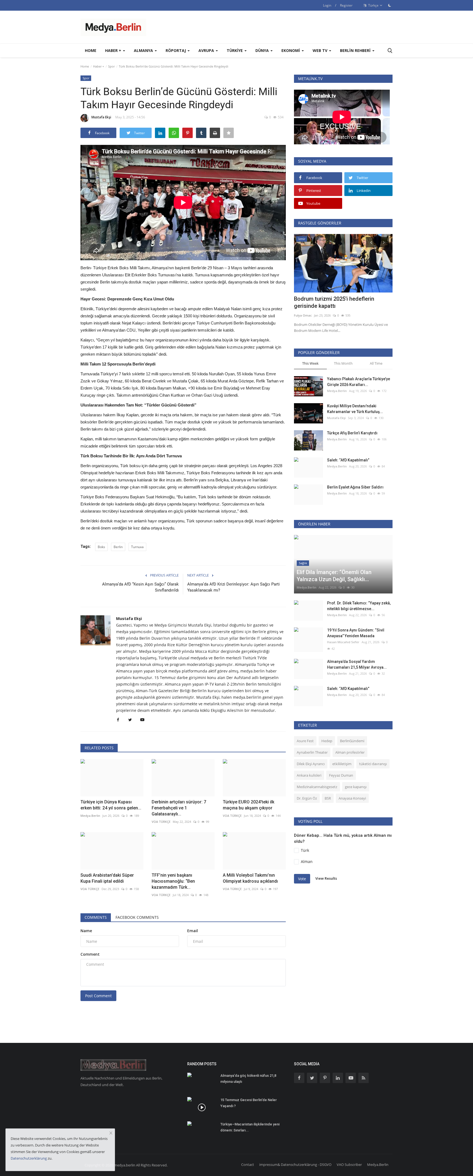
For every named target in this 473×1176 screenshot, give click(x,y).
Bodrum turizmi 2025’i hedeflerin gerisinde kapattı (334, 302)
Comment (90, 954)
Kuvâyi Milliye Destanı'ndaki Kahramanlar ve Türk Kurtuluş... (355, 409)
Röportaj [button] (176, 50)
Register (346, 5)
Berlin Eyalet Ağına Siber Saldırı (355, 487)
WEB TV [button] (320, 50)
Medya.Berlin (337, 391)
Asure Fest (305, 740)
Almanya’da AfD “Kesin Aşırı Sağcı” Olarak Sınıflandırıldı (140, 587)
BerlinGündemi (352, 740)
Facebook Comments (137, 917)
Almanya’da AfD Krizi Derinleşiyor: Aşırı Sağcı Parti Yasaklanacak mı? (233, 587)
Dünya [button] (262, 50)
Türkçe (373, 5)
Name (86, 930)
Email (192, 930)
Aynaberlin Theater (312, 752)
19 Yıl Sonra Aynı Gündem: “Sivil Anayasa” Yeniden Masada (355, 633)
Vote (302, 878)
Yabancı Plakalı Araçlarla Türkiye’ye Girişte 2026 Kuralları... (358, 382)
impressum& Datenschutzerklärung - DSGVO (295, 1164)
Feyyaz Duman (341, 775)
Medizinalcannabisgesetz (317, 786)
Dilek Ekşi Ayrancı (311, 763)
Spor (111, 66)
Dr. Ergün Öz (307, 798)
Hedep (326, 740)
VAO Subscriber (349, 1164)
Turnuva (137, 547)
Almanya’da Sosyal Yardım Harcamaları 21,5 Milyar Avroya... (357, 664)
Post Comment (98, 995)
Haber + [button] (113, 50)
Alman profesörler (350, 752)
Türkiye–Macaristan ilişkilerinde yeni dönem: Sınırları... (249, 1127)
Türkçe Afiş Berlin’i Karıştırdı (352, 433)
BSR (328, 798)
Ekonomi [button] (291, 50)
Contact (247, 1164)
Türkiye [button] (235, 50)
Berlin (118, 547)
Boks (101, 547)
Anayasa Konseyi (352, 798)
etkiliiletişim (341, 763)
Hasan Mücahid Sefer (343, 642)
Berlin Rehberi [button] (356, 50)
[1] (390, 5)
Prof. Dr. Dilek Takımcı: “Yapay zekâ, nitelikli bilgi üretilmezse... (359, 606)
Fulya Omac (303, 315)
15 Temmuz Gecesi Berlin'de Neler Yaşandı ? (248, 1103)
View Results (326, 878)
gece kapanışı (356, 786)
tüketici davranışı (373, 763)
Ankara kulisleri (309, 775)
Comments (96, 917)
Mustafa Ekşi (101, 117)
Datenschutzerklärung (29, 1158)
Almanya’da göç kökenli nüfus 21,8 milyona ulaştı (248, 1078)
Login (327, 5)
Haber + (98, 66)
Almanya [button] (144, 50)
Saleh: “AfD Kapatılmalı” (348, 460)
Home (90, 50)
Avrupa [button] (206, 50)
